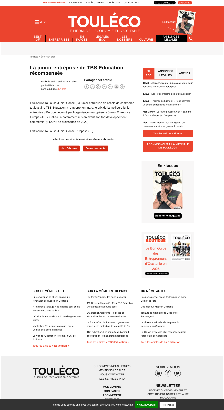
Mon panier (112, 391)
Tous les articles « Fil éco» (167, 133)
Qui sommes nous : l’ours (112, 366)
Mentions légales (112, 370)
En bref (51, 56)
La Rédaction (52, 85)
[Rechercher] (191, 38)
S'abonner (185, 2)
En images (82, 38)
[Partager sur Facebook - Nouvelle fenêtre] (86, 86)
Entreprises (59, 39)
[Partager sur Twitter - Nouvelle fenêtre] (92, 86)
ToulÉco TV (113, 2)
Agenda (184, 73)
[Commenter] (116, 86)
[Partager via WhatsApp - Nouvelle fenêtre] (98, 86)
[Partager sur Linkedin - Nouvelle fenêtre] (104, 86)
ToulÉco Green (94, 2)
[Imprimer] (122, 86)
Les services (112, 378)
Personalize (168, 405)
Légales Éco (102, 38)
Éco (43, 56)
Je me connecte (95, 148)
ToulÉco (34, 56)
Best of (38, 38)
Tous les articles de (160, 342)
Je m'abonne (69, 148)
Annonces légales (171, 38)
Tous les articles (51, 345)
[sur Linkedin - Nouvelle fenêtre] (158, 374)
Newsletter (168, 386)
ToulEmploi (75, 2)
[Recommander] (110, 86)
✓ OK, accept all (146, 404)
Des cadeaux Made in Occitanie (157, 306)
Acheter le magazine (168, 215)
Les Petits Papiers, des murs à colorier (167, 93)
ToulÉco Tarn (130, 2)
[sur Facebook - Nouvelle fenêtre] (167, 374)
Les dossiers (124, 38)
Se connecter (166, 2)
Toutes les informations (157, 273)
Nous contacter (112, 374)
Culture (146, 39)
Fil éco (149, 73)
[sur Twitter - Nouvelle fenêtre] (177, 374)
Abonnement (112, 395)
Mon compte (112, 387)
